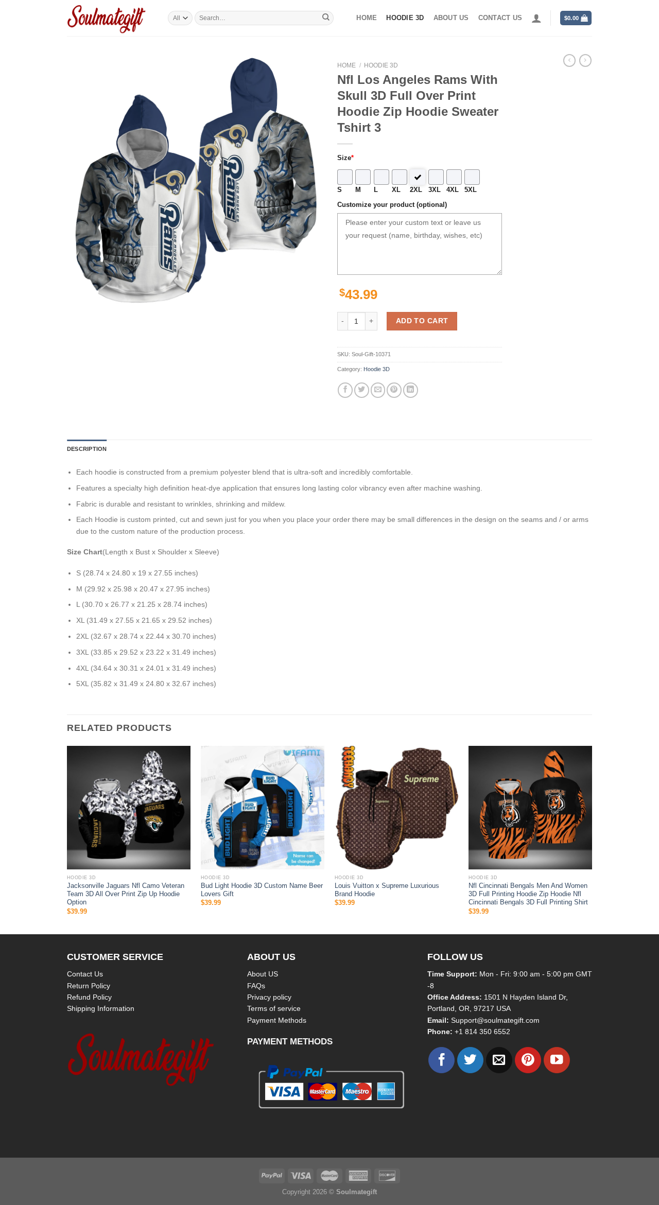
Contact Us (85, 974)
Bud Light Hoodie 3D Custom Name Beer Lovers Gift (262, 890)
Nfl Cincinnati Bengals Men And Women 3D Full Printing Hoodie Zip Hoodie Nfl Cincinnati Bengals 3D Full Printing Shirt (528, 894)
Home (366, 18)
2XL (416, 190)
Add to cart (422, 321)
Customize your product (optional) (392, 204)
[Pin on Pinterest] (394, 389)
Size (345, 158)
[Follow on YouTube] (557, 1060)
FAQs (256, 986)
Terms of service (274, 1008)
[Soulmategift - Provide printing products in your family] (109, 18)
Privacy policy (269, 997)
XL (396, 190)
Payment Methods (276, 1020)
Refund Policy (89, 997)
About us (451, 18)
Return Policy (88, 986)
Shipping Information (100, 1008)
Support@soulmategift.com (495, 1020)
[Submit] (326, 18)
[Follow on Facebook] (441, 1060)
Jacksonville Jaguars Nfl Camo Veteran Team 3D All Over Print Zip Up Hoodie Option (125, 894)
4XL (452, 190)
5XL (470, 190)
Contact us (500, 18)
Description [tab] (87, 449)
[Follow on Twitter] (470, 1060)
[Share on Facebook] (345, 389)
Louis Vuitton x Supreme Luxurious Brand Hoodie (387, 890)
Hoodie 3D (405, 18)
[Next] (591, 839)
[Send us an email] (499, 1060)
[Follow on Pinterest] (528, 1060)
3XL (434, 190)
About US (262, 974)
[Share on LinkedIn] (410, 389)
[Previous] (67, 839)
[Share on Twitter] (361, 389)
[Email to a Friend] (378, 389)
